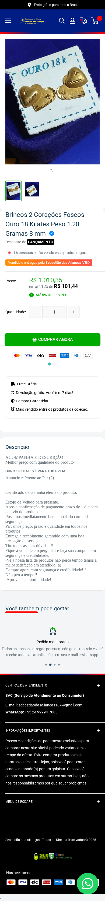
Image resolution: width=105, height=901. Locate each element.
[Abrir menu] (8, 21)
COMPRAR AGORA (56, 339)
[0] (95, 20)
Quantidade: (15, 312)
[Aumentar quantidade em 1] (74, 312)
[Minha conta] (72, 21)
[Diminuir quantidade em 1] (35, 312)
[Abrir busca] (62, 21)
